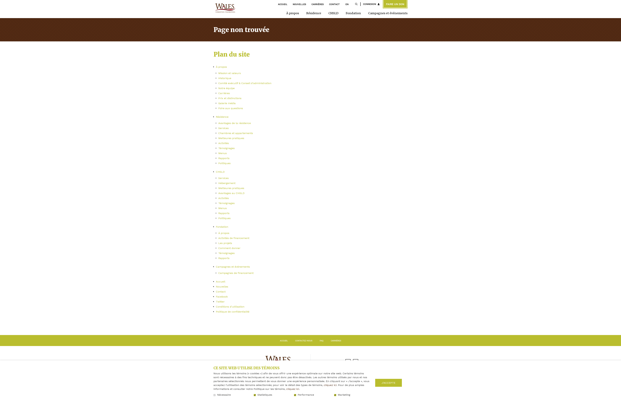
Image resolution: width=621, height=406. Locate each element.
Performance (306, 394)
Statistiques (264, 394)
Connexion (369, 4)
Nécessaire (224, 394)
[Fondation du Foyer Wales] (224, 8)
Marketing (344, 394)
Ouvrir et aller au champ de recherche (356, 4)
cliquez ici (330, 385)
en (347, 4)
